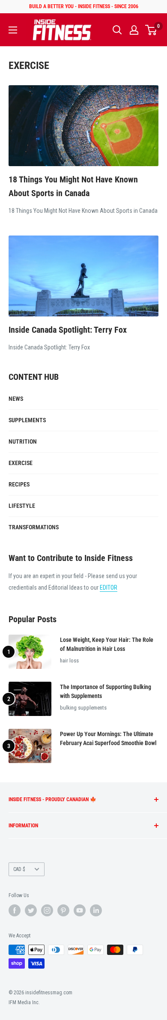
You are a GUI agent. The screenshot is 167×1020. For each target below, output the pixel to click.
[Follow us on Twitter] (31, 910)
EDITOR (108, 587)
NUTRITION (23, 441)
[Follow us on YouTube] (80, 910)
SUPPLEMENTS (27, 420)
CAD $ (19, 869)
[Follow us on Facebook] (15, 910)
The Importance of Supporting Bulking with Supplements (105, 691)
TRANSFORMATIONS (34, 527)
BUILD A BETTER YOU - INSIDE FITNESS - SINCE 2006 (83, 6)
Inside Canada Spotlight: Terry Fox (68, 330)
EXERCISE (21, 462)
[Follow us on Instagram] (47, 910)
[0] (151, 30)
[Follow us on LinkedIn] (96, 910)
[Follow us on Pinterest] (63, 910)
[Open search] (117, 30)
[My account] (134, 30)
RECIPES (19, 484)
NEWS (16, 398)
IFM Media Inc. (24, 1002)
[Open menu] (13, 30)
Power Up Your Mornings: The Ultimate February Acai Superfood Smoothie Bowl (108, 739)
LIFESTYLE (22, 505)
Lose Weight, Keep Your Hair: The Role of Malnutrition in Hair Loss (106, 644)
